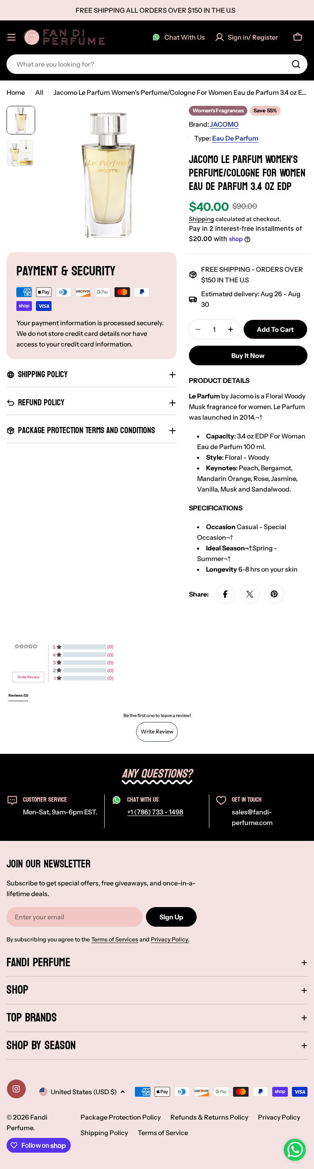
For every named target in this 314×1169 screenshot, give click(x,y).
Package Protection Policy (121, 1117)
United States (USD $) (84, 1092)
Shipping (201, 219)
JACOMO (224, 124)
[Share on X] (250, 594)
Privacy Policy (279, 1117)
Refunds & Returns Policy (209, 1117)
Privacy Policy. (170, 939)
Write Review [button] (28, 677)
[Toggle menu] (11, 37)
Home (16, 92)
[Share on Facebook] (225, 594)
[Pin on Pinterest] (274, 594)
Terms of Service (163, 1133)
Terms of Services (114, 939)
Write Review (157, 731)
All (39, 92)
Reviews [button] (18, 695)
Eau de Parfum (235, 138)
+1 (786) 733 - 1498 (155, 812)
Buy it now (248, 355)
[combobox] (157, 64)
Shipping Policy (104, 1133)
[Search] (296, 64)
